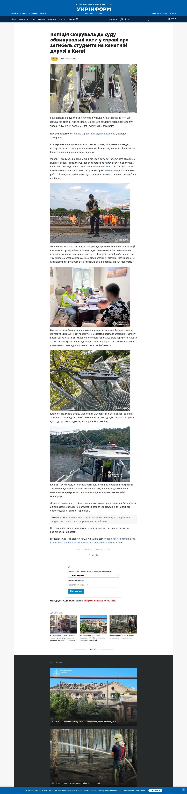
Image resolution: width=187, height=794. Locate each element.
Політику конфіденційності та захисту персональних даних (121, 790)
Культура (52, 19)
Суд (78, 549)
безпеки (110, 170)
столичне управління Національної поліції (93, 133)
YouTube (110, 601)
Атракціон (98, 549)
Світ (33, 19)
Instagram (98, 601)
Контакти (113, 19)
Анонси (43, 13)
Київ (107, 549)
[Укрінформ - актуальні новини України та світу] (93, 9)
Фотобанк (23, 13)
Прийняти (155, 790)
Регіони (41, 19)
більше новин (93, 649)
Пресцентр (33, 13)
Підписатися (76, 591)
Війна (13, 19)
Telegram (88, 601)
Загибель (87, 549)
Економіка (23, 19)
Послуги (14, 13)
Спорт (62, 19)
